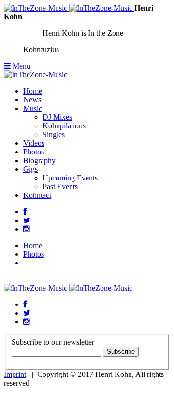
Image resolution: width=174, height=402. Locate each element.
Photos (33, 152)
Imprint (15, 374)
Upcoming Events (70, 178)
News (32, 100)
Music (32, 108)
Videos (33, 143)
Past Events (60, 186)
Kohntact (37, 195)
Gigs (30, 169)
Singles (54, 134)
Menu (20, 66)
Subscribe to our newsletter (53, 342)
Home (32, 91)
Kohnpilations (64, 126)
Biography (39, 160)
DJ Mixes (57, 117)
